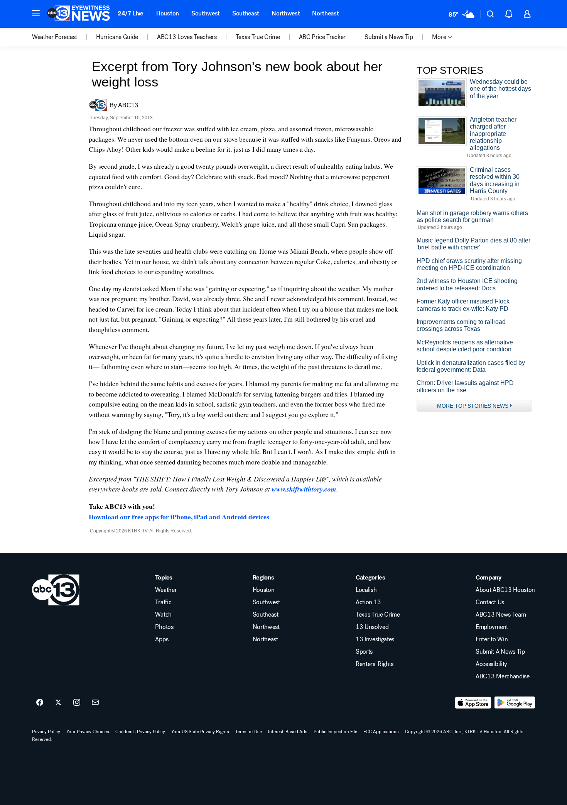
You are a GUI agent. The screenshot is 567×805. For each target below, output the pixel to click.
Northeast (325, 13)
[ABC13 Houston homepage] (78, 13)
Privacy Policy (46, 731)
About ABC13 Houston (505, 590)
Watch (163, 615)
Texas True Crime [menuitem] (258, 37)
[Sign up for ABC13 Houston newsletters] (95, 702)
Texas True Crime (378, 615)
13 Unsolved (372, 627)
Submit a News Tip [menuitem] (388, 37)
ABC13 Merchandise (503, 676)
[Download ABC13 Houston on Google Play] (514, 703)
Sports (364, 652)
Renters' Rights (374, 664)
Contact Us (490, 602)
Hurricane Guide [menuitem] (117, 37)
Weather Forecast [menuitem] (54, 37)
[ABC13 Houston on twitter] (58, 702)
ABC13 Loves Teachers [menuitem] (187, 37)
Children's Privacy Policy (140, 731)
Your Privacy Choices (87, 731)
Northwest (286, 13)
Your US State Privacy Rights (200, 731)
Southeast (245, 13)
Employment (492, 627)
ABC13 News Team (501, 615)
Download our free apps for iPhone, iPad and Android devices (179, 517)
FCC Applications (381, 731)
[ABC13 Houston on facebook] (39, 702)
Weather (166, 590)
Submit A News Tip (500, 652)
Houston (167, 13)
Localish (366, 590)
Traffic (163, 602)
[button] (36, 13)
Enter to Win (492, 639)
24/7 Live (130, 13)
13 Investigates (375, 639)
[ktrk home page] (55, 590)
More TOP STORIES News (472, 406)
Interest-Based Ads (287, 731)
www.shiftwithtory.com (304, 489)
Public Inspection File (335, 731)
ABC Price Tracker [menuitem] (322, 37)
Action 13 (368, 602)
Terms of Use (248, 731)
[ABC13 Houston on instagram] (76, 702)
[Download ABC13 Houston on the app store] (473, 703)
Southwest (205, 13)
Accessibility (491, 664)
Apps (161, 639)
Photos (164, 627)
